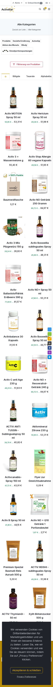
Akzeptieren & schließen (26, 670)
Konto (17, 3)
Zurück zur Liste (19, 30)
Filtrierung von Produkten (28, 64)
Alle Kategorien (34, 30)
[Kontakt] (50, 343)
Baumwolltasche (13, 199)
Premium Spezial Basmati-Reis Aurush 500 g (13, 571)
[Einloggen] (50, 334)
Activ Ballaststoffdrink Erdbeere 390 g (13, 293)
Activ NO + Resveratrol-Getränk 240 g (39, 383)
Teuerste (30, 76)
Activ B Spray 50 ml (13, 520)
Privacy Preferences (26, 676)
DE (47, 3)
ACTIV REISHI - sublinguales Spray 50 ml (39, 571)
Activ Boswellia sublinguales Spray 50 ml (39, 246)
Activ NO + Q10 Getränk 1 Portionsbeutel (40, 524)
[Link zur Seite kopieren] (50, 329)
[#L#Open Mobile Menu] (49, 9)
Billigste (16, 76)
